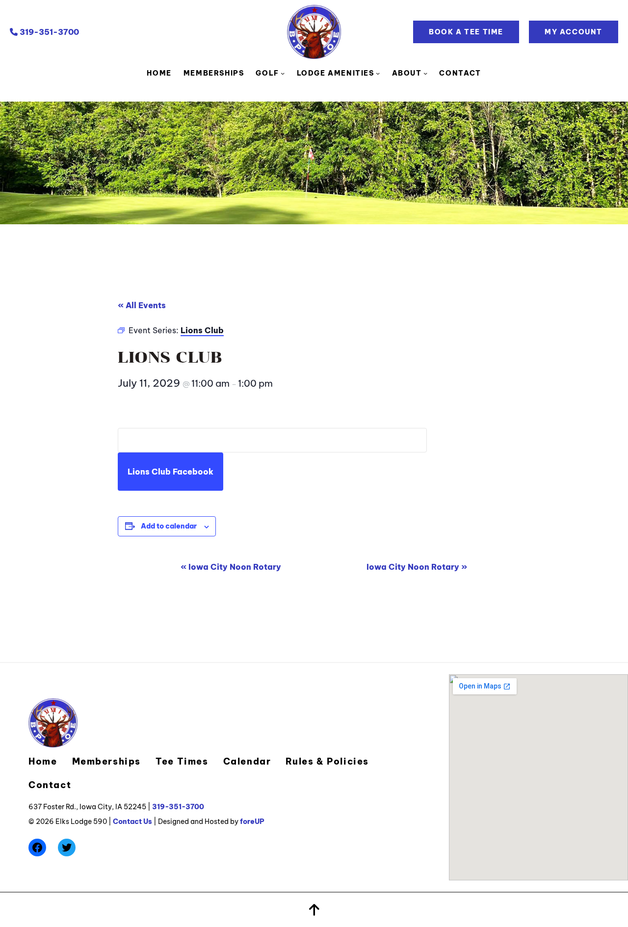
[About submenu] (425, 73)
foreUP (252, 821)
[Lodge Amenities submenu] (378, 73)
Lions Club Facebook (170, 472)
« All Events (142, 305)
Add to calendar (169, 526)
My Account (573, 31)
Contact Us (132, 821)
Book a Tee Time (466, 31)
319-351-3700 (48, 32)
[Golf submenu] (283, 73)
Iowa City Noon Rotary (231, 567)
